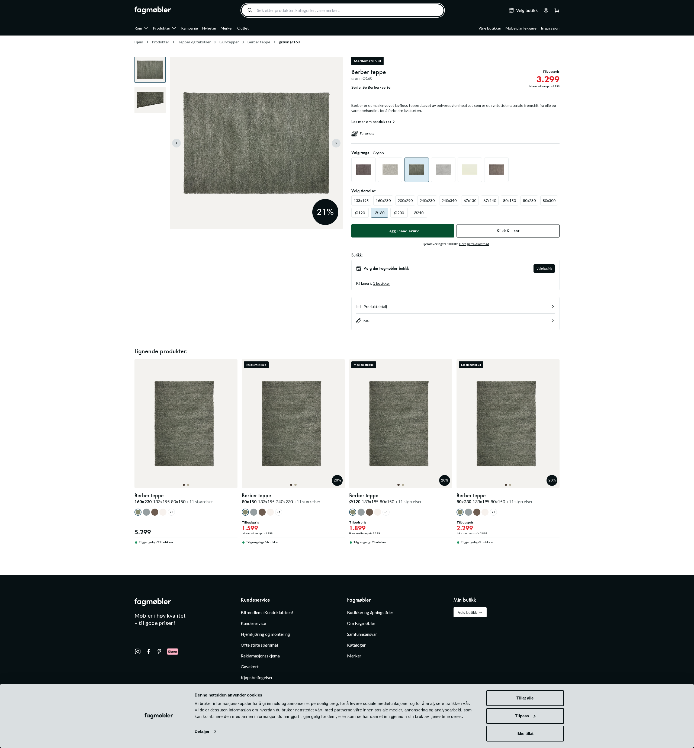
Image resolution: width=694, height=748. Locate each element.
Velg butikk (544, 269)
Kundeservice (253, 623)
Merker (227, 28)
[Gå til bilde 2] (188, 485)
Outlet (243, 28)
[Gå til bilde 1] (184, 485)
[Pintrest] (159, 651)
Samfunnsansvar (362, 634)
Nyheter (209, 28)
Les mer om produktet (371, 122)
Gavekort (250, 666)
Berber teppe (259, 42)
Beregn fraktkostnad (474, 244)
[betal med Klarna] (172, 651)
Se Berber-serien (377, 87)
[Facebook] (148, 651)
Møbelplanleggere (521, 28)
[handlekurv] (544, 10)
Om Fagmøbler (361, 623)
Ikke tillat (525, 733)
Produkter (161, 28)
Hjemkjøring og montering (265, 634)
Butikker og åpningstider (370, 612)
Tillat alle (525, 698)
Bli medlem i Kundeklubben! (267, 612)
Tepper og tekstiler (194, 42)
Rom (138, 28)
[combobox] (343, 10)
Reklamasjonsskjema (260, 655)
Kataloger (356, 644)
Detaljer (202, 731)
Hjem (138, 42)
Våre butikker (489, 28)
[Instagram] (137, 651)
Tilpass (522, 716)
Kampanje (189, 28)
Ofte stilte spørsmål (259, 644)
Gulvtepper (229, 42)
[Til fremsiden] (152, 10)
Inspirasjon (550, 28)
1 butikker (381, 283)
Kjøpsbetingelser (257, 677)
